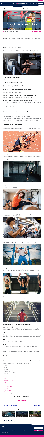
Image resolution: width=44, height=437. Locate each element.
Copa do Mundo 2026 (19, 416)
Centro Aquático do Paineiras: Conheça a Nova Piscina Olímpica (8, 416)
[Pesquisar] (42, 3)
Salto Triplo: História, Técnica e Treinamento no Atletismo (34, 416)
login (8, 421)
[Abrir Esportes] (25, 3)
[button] (32, 31)
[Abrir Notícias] (17, 3)
